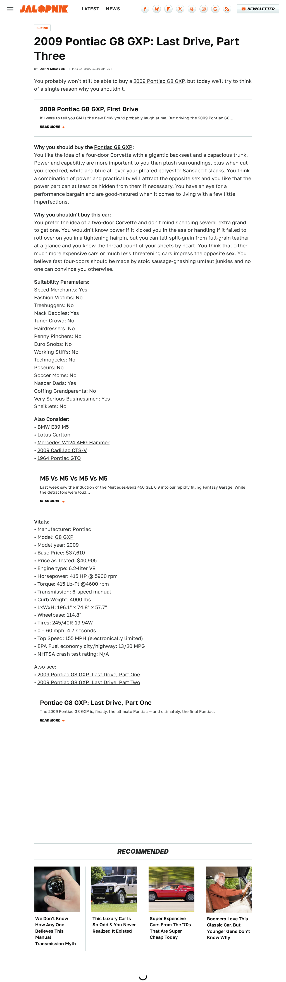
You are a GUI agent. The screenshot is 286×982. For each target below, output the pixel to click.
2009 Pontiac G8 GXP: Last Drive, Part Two (88, 682)
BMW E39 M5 (53, 427)
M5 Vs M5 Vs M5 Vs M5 (74, 478)
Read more (50, 126)
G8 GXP (64, 537)
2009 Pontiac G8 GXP (159, 81)
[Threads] (192, 9)
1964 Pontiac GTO (59, 458)
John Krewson (53, 68)
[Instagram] (203, 9)
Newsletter (261, 9)
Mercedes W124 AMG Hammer (73, 442)
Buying (42, 28)
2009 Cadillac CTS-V (62, 450)
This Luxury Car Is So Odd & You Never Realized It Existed (114, 925)
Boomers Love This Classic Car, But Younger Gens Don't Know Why (228, 928)
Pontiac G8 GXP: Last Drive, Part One (96, 702)
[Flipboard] (168, 9)
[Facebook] (145, 9)
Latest (90, 8)
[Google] (215, 9)
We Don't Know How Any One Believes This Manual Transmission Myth (55, 931)
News (113, 8)
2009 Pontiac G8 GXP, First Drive (89, 109)
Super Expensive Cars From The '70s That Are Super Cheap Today (170, 928)
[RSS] (227, 9)
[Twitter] (180, 9)
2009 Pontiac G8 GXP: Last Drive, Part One (88, 674)
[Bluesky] (156, 9)
